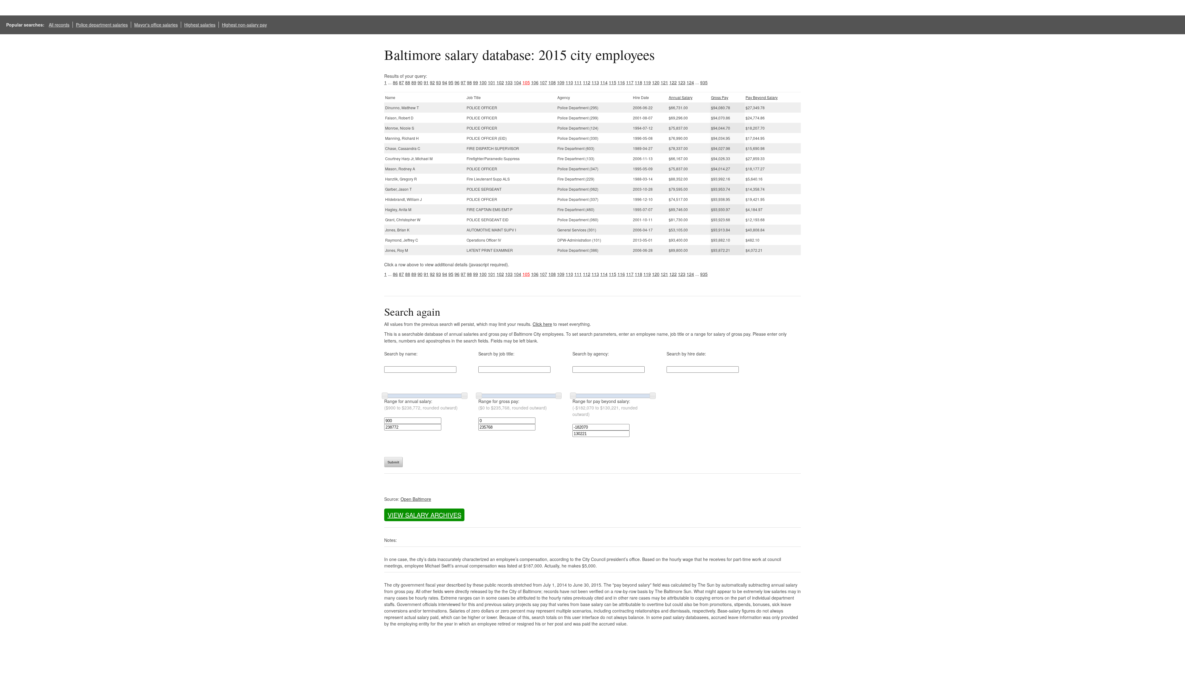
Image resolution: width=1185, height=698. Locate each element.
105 (526, 82)
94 (444, 82)
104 (517, 82)
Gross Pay (719, 97)
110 (569, 82)
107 (543, 82)
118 (638, 82)
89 (413, 82)
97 (463, 82)
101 (491, 82)
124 (690, 82)
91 (426, 82)
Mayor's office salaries (156, 25)
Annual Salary (680, 97)
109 (560, 82)
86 (395, 82)
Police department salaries (102, 25)
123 (681, 82)
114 (604, 82)
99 (475, 82)
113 (595, 82)
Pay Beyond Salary (762, 97)
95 (450, 82)
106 (534, 82)
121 (664, 82)
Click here (542, 324)
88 (407, 82)
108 (552, 82)
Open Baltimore (416, 499)
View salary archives (424, 514)
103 (509, 82)
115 (612, 82)
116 (621, 82)
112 (586, 82)
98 (469, 82)
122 (673, 82)
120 (655, 82)
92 (432, 82)
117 (630, 82)
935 (704, 82)
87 (401, 82)
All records (59, 25)
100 (483, 82)
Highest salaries (199, 25)
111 (578, 82)
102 (500, 82)
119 (647, 82)
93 (438, 82)
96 (457, 82)
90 (420, 82)
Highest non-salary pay (244, 25)
